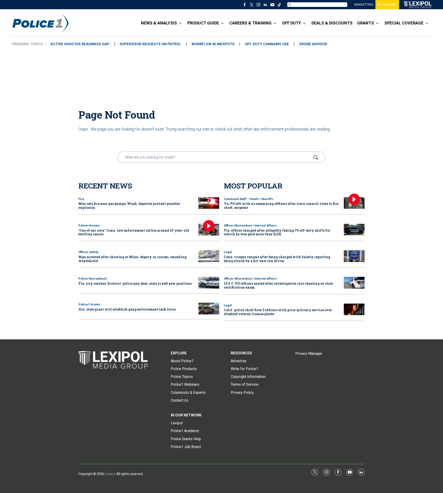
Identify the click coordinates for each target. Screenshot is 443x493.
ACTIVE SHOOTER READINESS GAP (80, 44)
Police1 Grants (89, 304)
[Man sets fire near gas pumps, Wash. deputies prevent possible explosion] (208, 203)
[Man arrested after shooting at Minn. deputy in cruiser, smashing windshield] (208, 256)
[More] (180, 23)
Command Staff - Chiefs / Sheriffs (248, 199)
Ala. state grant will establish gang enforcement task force (127, 309)
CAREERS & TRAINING (250, 23)
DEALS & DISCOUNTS (332, 23)
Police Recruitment (92, 278)
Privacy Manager (308, 353)
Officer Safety (88, 252)
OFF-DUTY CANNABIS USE (267, 44)
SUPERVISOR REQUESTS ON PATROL (150, 44)
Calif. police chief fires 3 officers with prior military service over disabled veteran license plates (278, 312)
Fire (81, 199)
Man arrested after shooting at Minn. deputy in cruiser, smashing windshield (132, 259)
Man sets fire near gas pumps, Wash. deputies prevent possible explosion (129, 205)
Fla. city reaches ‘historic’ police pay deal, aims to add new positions (135, 283)
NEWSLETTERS (363, 4)
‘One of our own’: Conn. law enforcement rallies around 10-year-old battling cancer (133, 232)
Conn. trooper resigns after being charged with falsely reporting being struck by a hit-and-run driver (277, 259)
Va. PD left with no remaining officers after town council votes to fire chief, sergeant (281, 205)
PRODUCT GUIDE (203, 23)
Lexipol (110, 474)
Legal (228, 252)
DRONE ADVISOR (313, 44)
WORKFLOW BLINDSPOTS (213, 44)
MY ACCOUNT (387, 4)
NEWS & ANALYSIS (159, 23)
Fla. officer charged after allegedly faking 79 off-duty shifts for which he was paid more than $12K (277, 232)
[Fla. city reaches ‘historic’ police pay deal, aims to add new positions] (208, 283)
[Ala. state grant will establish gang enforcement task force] (208, 308)
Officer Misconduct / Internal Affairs (250, 225)
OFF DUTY (291, 23)
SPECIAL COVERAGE (403, 23)
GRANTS (365, 23)
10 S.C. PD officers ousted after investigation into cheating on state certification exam (278, 285)
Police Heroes (88, 225)
